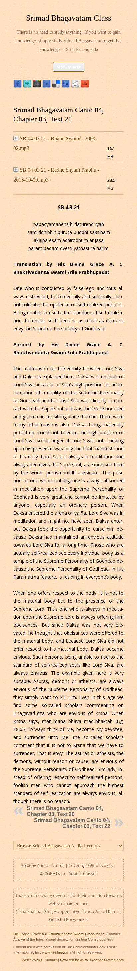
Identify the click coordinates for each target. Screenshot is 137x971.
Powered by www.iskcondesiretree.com (92, 960)
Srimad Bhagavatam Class (68, 18)
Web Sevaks (32, 960)
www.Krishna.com (56, 952)
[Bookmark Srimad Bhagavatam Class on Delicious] (56, 86)
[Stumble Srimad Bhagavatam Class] (85, 86)
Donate (51, 960)
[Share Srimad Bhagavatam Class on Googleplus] (37, 86)
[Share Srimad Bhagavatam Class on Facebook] (17, 86)
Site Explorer (69, 66)
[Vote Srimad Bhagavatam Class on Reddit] (75, 86)
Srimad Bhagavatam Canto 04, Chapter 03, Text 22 (72, 823)
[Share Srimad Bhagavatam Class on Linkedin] (46, 86)
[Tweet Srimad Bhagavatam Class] (27, 86)
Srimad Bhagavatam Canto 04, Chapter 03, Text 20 (65, 811)
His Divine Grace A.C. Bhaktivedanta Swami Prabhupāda (59, 934)
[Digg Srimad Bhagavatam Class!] (66, 86)
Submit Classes (83, 874)
